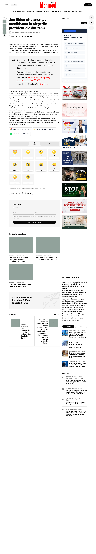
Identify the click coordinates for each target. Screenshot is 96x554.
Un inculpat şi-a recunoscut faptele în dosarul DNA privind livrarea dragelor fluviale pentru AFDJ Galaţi (77, 335)
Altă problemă (71, 75)
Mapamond (27, 32)
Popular (68, 326)
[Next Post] (53, 323)
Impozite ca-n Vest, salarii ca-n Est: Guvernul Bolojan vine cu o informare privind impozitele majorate (77, 366)
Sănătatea (70, 66)
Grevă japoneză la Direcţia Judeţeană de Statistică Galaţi (26, 333)
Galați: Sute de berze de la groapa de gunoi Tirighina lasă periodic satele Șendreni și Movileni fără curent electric (74, 301)
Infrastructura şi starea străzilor (75, 43)
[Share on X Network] (19, 36)
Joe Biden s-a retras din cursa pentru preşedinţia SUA (20, 285)
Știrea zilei (72, 330)
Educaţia (70, 70)
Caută (84, 23)
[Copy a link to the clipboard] (31, 36)
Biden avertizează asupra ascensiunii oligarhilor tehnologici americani (18, 259)
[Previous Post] (15, 323)
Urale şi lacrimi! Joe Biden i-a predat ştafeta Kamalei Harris (46, 258)
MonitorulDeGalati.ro (81, 80)
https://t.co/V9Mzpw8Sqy (39, 77)
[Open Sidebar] (91, 22)
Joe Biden (36, 188)
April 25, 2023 (43, 84)
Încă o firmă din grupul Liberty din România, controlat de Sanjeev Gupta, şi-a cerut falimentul (77, 345)
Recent (81, 326)
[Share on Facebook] (16, 36)
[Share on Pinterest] (25, 36)
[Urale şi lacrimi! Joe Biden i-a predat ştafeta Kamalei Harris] (48, 245)
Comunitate (42, 319)
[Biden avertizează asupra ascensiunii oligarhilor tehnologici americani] (21, 245)
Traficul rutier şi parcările (74, 48)
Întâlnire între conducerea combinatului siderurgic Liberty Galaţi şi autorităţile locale (77, 355)
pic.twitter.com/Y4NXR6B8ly (28, 80)
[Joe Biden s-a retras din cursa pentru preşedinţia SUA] (21, 272)
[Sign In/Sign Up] (91, 17)
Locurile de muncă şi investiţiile (75, 61)
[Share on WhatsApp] (22, 36)
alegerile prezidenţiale (16, 188)
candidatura (28, 188)
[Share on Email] (28, 36)
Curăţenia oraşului (72, 57)
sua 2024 (43, 188)
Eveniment (24, 324)
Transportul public (72, 52)
